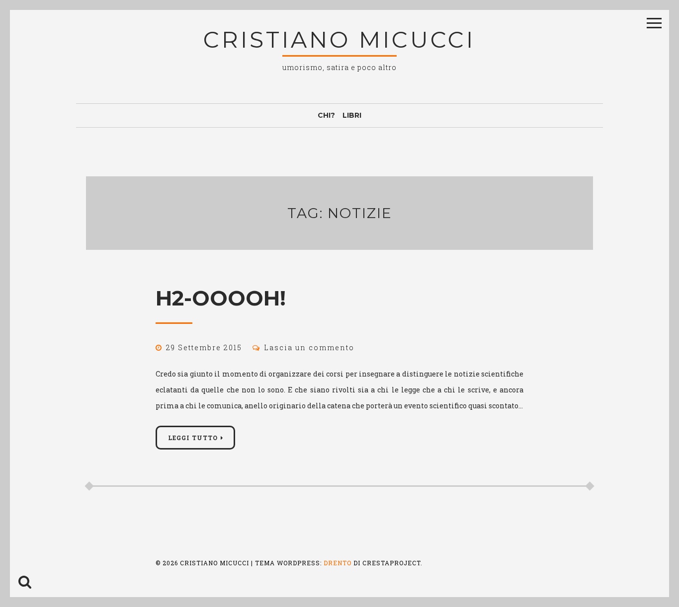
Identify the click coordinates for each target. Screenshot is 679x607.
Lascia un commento (309, 347)
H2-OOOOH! (221, 298)
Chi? (326, 115)
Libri (351, 115)
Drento (337, 563)
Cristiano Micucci (339, 39)
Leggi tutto (193, 438)
